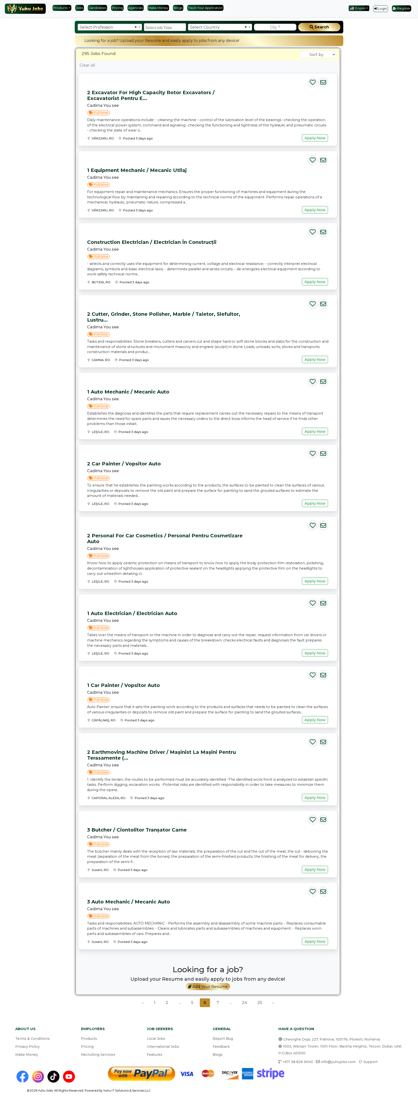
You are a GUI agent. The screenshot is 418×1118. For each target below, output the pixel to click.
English (360, 8)
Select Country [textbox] (205, 27)
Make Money (158, 8)
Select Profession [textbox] (96, 27)
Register (403, 8)
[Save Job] (312, 81)
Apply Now (315, 138)
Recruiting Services (98, 1054)
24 (244, 1002)
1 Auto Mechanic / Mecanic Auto (128, 392)
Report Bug (223, 1038)
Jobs (79, 8)
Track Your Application (205, 8)
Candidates (97, 8)
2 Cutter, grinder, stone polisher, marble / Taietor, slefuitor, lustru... (163, 317)
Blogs (178, 8)
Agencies (135, 8)
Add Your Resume (209, 986)
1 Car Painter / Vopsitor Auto (123, 685)
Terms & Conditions (32, 1038)
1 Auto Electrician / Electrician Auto (132, 613)
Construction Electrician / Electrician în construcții (151, 242)
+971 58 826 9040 (297, 1062)
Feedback (221, 1046)
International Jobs (163, 1046)
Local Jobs (156, 1038)
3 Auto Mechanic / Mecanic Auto (128, 902)
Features (154, 1054)
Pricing (117, 8)
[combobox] (110, 27)
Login (382, 8)
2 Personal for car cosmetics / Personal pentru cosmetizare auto (165, 538)
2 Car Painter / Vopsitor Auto (124, 464)
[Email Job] (323, 81)
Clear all (87, 65)
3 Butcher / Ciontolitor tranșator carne (137, 830)
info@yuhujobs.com (338, 1062)
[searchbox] (165, 27)
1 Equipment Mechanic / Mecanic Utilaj (137, 170)
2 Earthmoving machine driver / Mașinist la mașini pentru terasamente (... (161, 755)
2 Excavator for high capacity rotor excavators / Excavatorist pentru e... (151, 95)
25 (259, 1002)
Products (60, 8)
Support (370, 1062)
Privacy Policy (27, 1046)
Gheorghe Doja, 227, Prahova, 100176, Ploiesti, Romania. (331, 1039)
